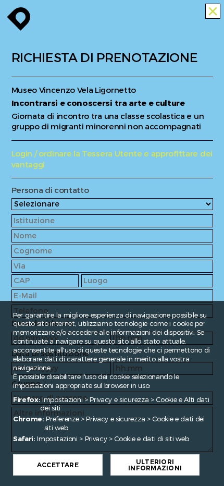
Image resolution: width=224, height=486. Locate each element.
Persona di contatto (50, 191)
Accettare (58, 465)
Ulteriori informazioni (155, 465)
